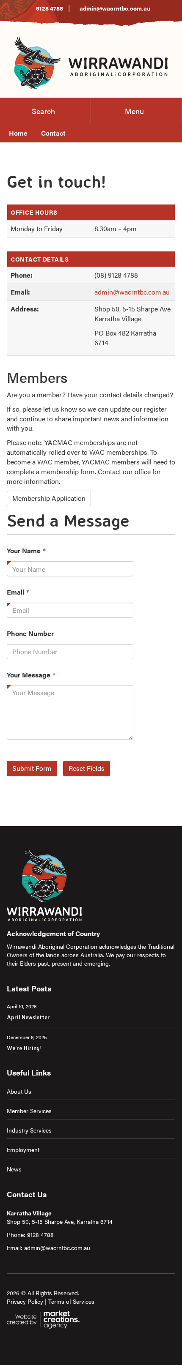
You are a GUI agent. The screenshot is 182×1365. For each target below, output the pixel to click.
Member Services (29, 1110)
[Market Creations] (45, 1318)
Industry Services (29, 1130)
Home (18, 133)
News (14, 1169)
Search (43, 111)
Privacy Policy (25, 1301)
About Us (19, 1091)
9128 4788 (49, 8)
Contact (53, 133)
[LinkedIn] (11, 1343)
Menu (134, 111)
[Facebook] (19, 1343)
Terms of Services (71, 1301)
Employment (23, 1149)
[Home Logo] (91, 61)
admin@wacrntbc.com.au (115, 8)
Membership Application (48, 498)
